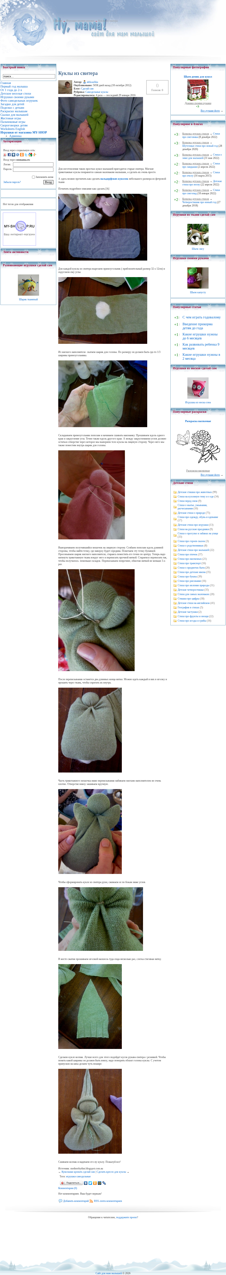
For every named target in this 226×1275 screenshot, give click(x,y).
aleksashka (92, 82)
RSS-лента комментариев (108, 1201)
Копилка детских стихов (195, 133)
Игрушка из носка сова (198, 402)
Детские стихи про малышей (193, 550)
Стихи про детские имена (191, 572)
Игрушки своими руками (80, 20)
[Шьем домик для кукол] (198, 99)
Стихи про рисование (189, 580)
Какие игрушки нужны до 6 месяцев (200, 336)
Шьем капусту (198, 292)
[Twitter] (90, 1183)
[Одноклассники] (95, 1183)
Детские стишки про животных (195, 492)
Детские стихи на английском (194, 603)
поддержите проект (126, 1217)
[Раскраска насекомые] (198, 467)
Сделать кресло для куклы (111, 1171)
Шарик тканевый (28, 299)
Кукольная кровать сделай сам (78, 1171)
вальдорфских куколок (114, 178)
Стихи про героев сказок (191, 541)
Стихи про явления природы (193, 585)
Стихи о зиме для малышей (202, 156)
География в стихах (188, 607)
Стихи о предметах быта (191, 567)
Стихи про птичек (187, 554)
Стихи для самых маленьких (193, 594)
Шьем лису (198, 248)
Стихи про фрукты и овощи (193, 616)
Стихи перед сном (188, 500)
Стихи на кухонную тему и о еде (196, 496)
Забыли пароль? (12, 182)
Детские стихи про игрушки (193, 524)
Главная (57, 20)
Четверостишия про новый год (199, 202)
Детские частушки (188, 611)
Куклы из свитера (108, 20)
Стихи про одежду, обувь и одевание (198, 517)
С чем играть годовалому (202, 317)
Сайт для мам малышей (109, 1273)
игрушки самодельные (78, 1176)
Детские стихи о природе (191, 512)
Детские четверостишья (191, 589)
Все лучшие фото (210, 110)
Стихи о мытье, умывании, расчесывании (192, 507)
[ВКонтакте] (85, 1183)
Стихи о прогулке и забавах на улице (198, 533)
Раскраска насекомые (198, 421)
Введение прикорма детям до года (198, 326)
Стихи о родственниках (190, 545)
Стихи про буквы (187, 576)
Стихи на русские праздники (193, 529)
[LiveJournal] (104, 1183)
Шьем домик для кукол (198, 76)
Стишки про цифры (188, 598)
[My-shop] (19, 244)
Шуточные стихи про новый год (200, 145)
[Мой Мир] (99, 1183)
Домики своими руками (198, 103)
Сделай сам (87, 88)
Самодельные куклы (96, 91)
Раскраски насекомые (198, 470)
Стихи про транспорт (189, 563)
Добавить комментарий (76, 1201)
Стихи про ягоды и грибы (192, 620)
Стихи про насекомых (190, 558)
